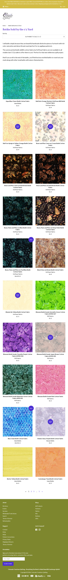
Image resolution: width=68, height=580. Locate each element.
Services (5, 511)
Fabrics (37, 511)
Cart (63, 6)
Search (5, 516)
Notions (37, 516)
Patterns (37, 508)
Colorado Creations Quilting (39, 572)
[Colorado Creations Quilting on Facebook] (36, 530)
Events (5, 508)
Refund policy (6, 521)
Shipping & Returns (8, 542)
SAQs (4, 534)
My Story (5, 506)
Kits (36, 513)
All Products (38, 506)
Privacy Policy (7, 539)
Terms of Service (7, 518)
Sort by (5, 33)
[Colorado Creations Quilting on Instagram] (39, 530)
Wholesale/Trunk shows (9, 513)
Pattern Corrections (8, 537)
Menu (6, 6)
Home (4, 25)
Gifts (36, 518)
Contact (5, 529)
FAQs (4, 532)
